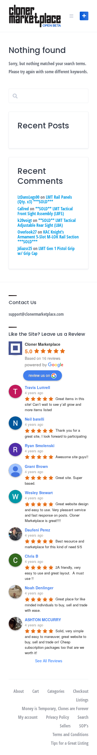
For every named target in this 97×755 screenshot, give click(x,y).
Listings (82, 700)
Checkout (80, 691)
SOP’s (83, 726)
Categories (55, 691)
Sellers (65, 726)
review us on (39, 375)
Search (83, 717)
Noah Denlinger (39, 587)
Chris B (31, 556)
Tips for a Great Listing (69, 743)
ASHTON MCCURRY (43, 619)
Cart (35, 691)
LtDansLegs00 (28, 197)
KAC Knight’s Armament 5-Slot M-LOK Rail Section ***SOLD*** (48, 236)
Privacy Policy (57, 717)
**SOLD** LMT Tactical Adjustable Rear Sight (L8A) (47, 222)
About (18, 691)
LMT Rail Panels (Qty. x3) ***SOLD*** (45, 199)
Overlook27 (27, 232)
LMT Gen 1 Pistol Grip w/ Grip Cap (46, 250)
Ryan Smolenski (39, 445)
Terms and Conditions (70, 734)
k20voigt (25, 220)
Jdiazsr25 (25, 248)
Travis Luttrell (37, 387)
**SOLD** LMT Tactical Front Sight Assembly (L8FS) (45, 211)
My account (27, 717)
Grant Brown (36, 466)
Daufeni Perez (37, 530)
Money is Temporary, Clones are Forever (55, 708)
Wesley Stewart (39, 492)
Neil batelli (34, 419)
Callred (23, 209)
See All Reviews (48, 660)
